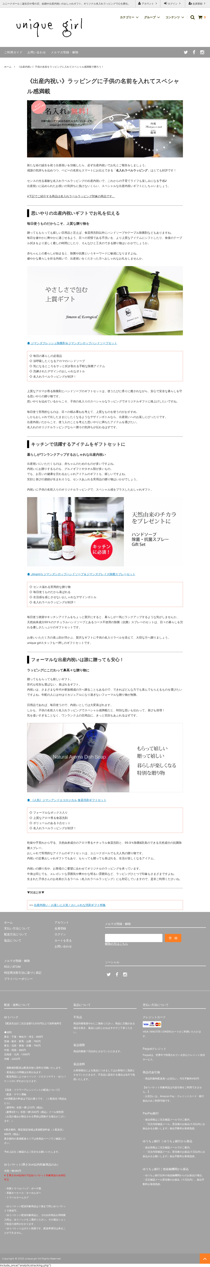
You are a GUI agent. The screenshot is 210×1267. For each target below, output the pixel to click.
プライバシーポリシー (18, 978)
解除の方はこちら (116, 943)
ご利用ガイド (13, 52)
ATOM (16, 966)
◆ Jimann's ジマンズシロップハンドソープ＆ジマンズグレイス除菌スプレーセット (81, 574)
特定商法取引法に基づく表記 (22, 972)
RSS (7, 966)
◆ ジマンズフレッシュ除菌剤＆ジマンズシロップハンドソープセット (72, 343)
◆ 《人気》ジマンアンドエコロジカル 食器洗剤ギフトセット (66, 800)
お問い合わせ (36, 52)
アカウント (148, 3)
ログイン (172, 3)
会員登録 (197, 3)
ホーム (7, 66)
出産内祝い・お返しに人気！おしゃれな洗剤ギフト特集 (70, 905)
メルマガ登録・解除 (65, 52)
